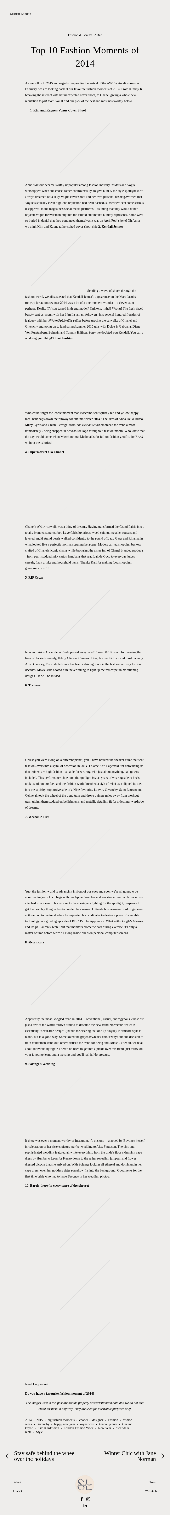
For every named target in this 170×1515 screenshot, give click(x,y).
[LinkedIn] (85, 1506)
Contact (17, 1491)
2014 (28, 1420)
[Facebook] (82, 1499)
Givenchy (43, 1424)
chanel (83, 1420)
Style (39, 1432)
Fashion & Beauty (80, 35)
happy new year (64, 1424)
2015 (39, 1420)
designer (97, 1420)
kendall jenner (108, 1424)
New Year (104, 1428)
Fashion (113, 1420)
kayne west (87, 1424)
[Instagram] (88, 1499)
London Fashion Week (79, 1428)
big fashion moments (61, 1420)
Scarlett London (20, 14)
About (17, 1482)
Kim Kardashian (48, 1428)
